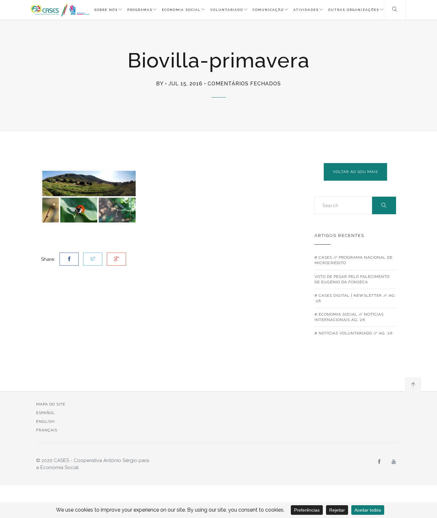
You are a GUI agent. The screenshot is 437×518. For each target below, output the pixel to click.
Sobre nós (106, 10)
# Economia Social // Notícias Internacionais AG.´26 (349, 317)
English (45, 421)
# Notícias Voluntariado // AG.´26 (353, 333)
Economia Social (181, 10)
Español (45, 413)
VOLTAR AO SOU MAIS (355, 171)
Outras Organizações (353, 10)
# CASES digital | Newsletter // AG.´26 (355, 298)
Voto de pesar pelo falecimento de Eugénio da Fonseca (352, 279)
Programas (139, 10)
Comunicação (268, 10)
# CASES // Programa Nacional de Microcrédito (353, 260)
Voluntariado (226, 10)
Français (46, 430)
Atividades (306, 10)
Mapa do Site (50, 404)
